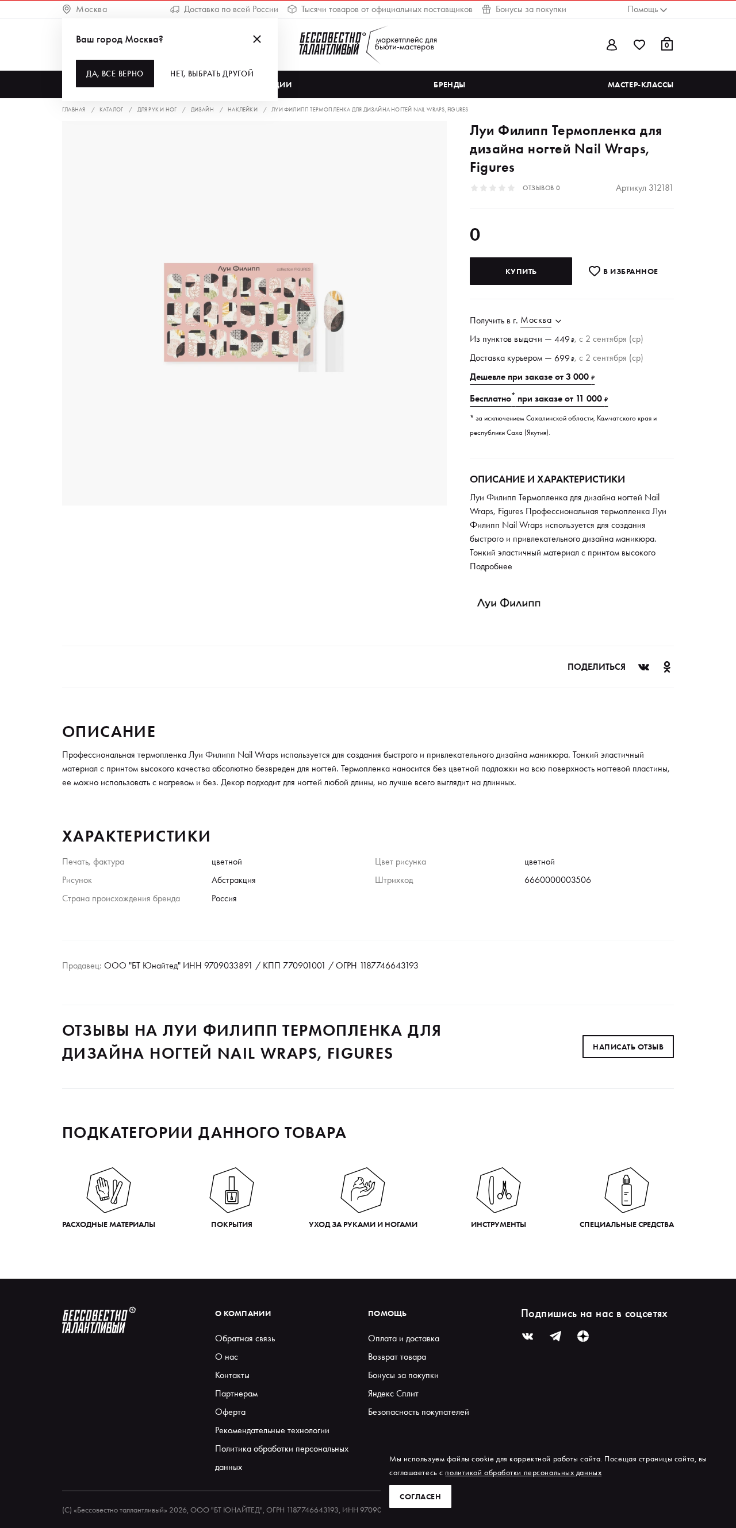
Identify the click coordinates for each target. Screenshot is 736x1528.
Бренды (449, 84)
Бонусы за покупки (531, 9)
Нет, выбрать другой (212, 73)
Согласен (420, 1496)
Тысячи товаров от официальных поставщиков (387, 9)
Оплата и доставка (403, 1338)
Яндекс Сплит (393, 1393)
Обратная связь (245, 1338)
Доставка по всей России (231, 9)
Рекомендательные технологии (272, 1430)
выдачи (528, 339)
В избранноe (629, 271)
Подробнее (491, 566)
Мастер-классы (641, 84)
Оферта (230, 1412)
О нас (226, 1356)
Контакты (232, 1375)
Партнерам (236, 1393)
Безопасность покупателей (418, 1412)
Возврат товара (397, 1356)
